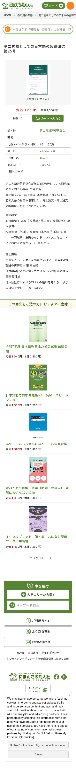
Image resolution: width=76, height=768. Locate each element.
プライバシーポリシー (22, 659)
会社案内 (33, 652)
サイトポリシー (50, 652)
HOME (20, 652)
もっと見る (37, 558)
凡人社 (44, 158)
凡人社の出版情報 (35, 690)
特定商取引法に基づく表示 (53, 659)
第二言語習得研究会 (52, 130)
